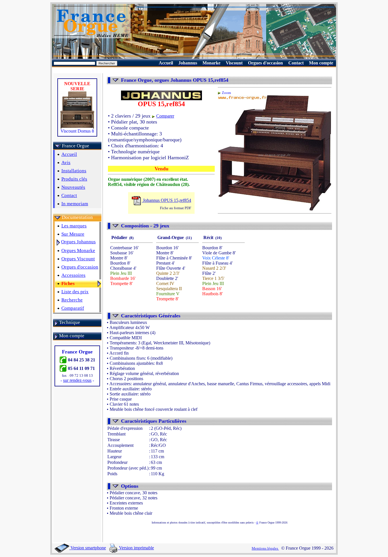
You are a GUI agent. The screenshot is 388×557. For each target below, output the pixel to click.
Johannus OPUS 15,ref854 (166, 200)
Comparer (165, 116)
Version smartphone (87, 547)
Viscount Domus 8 (77, 131)
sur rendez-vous (77, 380)
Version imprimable (136, 547)
